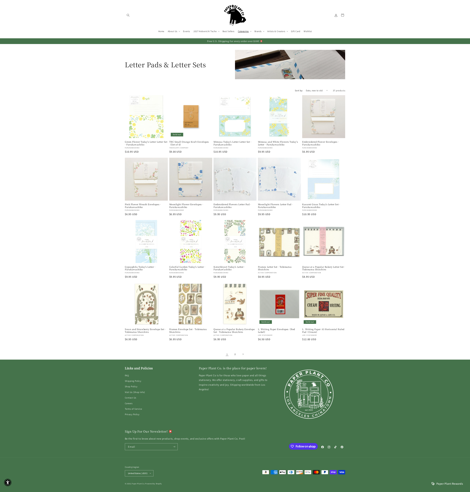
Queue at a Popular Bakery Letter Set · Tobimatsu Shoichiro (323, 268)
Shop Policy (131, 386)
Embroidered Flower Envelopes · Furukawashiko (320, 143)
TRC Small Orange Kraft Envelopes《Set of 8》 (189, 143)
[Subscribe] (174, 446)
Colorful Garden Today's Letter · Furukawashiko (187, 268)
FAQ (127, 375)
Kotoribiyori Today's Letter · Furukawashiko (229, 268)
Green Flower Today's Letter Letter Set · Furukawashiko (146, 143)
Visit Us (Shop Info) (135, 392)
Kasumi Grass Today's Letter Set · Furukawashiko (321, 205)
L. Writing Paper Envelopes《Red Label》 (276, 330)
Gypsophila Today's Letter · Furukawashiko (140, 268)
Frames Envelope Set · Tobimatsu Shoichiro (188, 330)
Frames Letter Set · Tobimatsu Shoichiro (275, 268)
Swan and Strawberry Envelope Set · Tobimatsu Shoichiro (145, 330)
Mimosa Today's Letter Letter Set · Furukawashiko (232, 143)
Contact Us (130, 397)
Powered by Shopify (153, 483)
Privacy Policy (132, 414)
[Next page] (243, 354)
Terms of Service (133, 408)
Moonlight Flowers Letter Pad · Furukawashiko (275, 205)
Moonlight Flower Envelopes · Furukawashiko (186, 205)
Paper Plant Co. (138, 483)
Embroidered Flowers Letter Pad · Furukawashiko (232, 205)
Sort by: (299, 90)
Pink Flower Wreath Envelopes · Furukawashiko (143, 205)
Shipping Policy (133, 380)
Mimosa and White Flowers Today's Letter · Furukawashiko (278, 143)
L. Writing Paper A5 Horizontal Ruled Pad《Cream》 (323, 330)
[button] (128, 15)
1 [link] (227, 354)
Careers (128, 403)
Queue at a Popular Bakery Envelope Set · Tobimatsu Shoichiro (234, 330)
